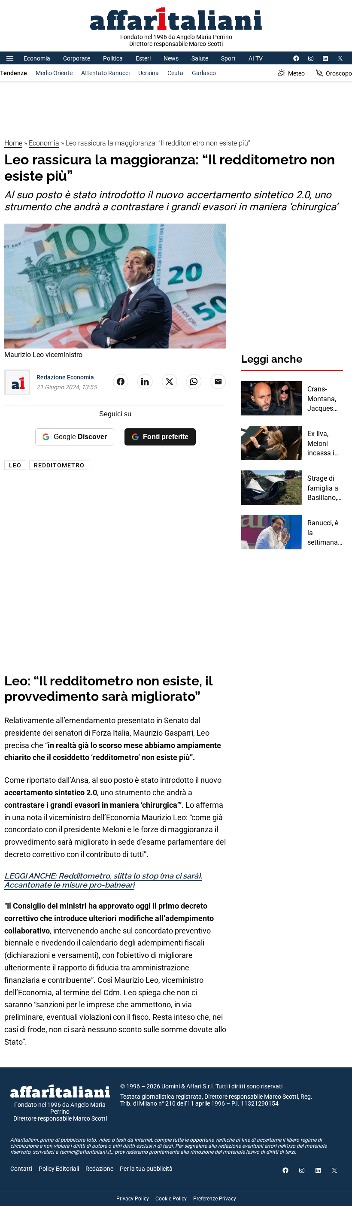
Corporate (76, 58)
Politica (113, 58)
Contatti (21, 1168)
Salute (199, 58)
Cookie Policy (171, 1199)
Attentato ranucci (105, 73)
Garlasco (204, 73)
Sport (228, 58)
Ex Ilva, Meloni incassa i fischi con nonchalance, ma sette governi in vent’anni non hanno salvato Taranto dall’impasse (325, 444)
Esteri (143, 58)
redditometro (59, 465)
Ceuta (175, 73)
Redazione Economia (65, 377)
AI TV (256, 58)
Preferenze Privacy (214, 1199)
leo (15, 465)
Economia (37, 58)
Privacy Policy (132, 1199)
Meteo (296, 73)
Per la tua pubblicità (146, 1168)
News (171, 58)
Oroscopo (339, 73)
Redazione (99, 1168)
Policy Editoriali (59, 1168)
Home (13, 143)
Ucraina (148, 73)
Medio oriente (54, 73)
